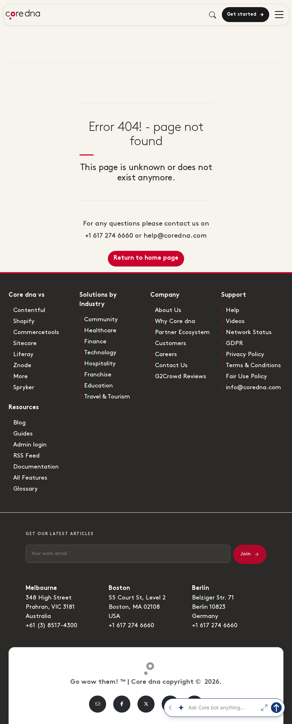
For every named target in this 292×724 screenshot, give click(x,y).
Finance (95, 341)
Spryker (23, 387)
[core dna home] (146, 667)
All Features (30, 478)
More (20, 376)
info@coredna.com (253, 387)
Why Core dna (175, 321)
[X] (146, 704)
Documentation (36, 467)
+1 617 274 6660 (131, 625)
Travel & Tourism (107, 397)
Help (232, 310)
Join (245, 554)
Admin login (30, 445)
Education (98, 386)
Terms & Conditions (253, 365)
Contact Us (171, 365)
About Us (168, 310)
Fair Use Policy (246, 376)
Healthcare (100, 330)
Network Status (249, 332)
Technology (100, 352)
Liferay (23, 354)
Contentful (29, 310)
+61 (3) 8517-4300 (51, 625)
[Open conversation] (264, 708)
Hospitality (100, 363)
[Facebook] (121, 704)
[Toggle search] (212, 14)
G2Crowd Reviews (180, 376)
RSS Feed (26, 456)
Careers (166, 354)
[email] (97, 704)
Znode (22, 365)
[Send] (276, 707)
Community (101, 319)
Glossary (25, 489)
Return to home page (146, 258)
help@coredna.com (175, 236)
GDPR (234, 343)
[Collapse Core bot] (170, 708)
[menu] (279, 14)
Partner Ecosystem (182, 332)
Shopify (24, 321)
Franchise (97, 374)
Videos (235, 321)
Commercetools (36, 332)
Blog (19, 423)
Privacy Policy (245, 354)
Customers (170, 343)
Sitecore (25, 343)
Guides (23, 434)
